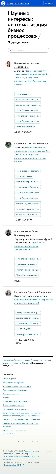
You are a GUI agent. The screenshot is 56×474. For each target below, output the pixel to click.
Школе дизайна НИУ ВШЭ (13, 465)
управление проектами (26, 264)
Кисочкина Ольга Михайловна (31, 143)
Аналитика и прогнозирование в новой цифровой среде (28, 181)
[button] (19, 441)
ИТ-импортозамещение (26, 275)
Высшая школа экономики (17, 3)
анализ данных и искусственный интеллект (28, 171)
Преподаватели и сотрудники (15, 390)
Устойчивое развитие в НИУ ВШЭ (17, 386)
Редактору (49, 452)
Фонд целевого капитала (13, 405)
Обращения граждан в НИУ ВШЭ (16, 401)
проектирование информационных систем (28, 334)
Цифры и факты (9, 378)
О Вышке (25, 363)
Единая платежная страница (14, 430)
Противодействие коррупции (15, 409)
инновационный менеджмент (28, 318)
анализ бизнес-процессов (27, 121)
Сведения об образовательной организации (21, 419)
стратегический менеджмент (28, 269)
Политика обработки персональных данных (21, 456)
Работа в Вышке (9, 433)
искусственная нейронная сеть (28, 99)
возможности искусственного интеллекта (28, 209)
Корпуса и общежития (12, 394)
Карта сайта (7, 459)
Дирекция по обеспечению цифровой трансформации (29, 246)
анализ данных (22, 94)
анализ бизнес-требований (28, 110)
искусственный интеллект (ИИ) (28, 105)
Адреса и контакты (31, 451)
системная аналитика (25, 126)
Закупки (6, 397)
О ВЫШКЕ (8, 374)
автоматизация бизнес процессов (28, 116)
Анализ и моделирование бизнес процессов (28, 203)
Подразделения (18, 42)
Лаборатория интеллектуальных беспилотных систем (30, 81)
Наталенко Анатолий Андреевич (32, 292)
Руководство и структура (13, 382)
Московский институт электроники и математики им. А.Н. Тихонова (32, 74)
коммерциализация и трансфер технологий (28, 312)
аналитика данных (24, 176)
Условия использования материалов (18, 453)
